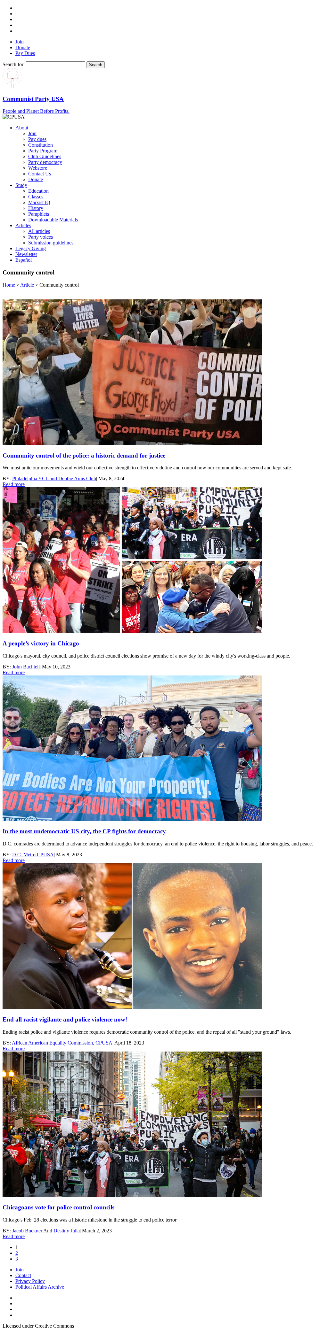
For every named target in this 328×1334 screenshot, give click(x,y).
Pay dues (37, 139)
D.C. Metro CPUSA (33, 854)
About (21, 127)
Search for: (14, 64)
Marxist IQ (39, 202)
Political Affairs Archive (39, 1287)
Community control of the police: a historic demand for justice (84, 455)
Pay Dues (25, 53)
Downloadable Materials (53, 219)
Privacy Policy (30, 1281)
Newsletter (26, 254)
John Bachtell (26, 666)
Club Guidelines (44, 156)
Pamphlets (38, 214)
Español (23, 260)
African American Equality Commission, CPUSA (62, 1042)
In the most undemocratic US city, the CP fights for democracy (84, 831)
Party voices (40, 237)
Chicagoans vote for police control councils (58, 1207)
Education (38, 191)
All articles (39, 231)
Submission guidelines (50, 242)
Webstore (37, 168)
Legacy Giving (30, 248)
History (35, 208)
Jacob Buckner (27, 1230)
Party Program (42, 150)
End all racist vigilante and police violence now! (65, 1019)
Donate (22, 47)
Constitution (40, 145)
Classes (35, 196)
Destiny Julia (66, 1230)
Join (19, 41)
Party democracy (45, 162)
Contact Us (39, 173)
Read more (14, 484)
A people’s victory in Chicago (41, 643)
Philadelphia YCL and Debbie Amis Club (54, 478)
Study (21, 185)
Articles (23, 225)
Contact (23, 1275)
